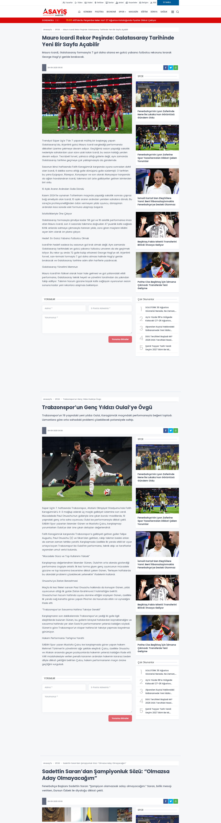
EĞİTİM (144, 11)
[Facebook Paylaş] (165, 67)
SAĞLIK (164, 11)
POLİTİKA (99, 11)
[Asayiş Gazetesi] (55, 11)
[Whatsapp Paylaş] (175, 67)
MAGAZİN (133, 11)
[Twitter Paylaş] (170, 67)
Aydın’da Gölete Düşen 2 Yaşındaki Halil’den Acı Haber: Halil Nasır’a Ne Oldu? (109, 20)
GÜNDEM (87, 11)
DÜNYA (154, 11)
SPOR (121, 11)
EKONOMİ (111, 11)
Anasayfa (47, 29)
